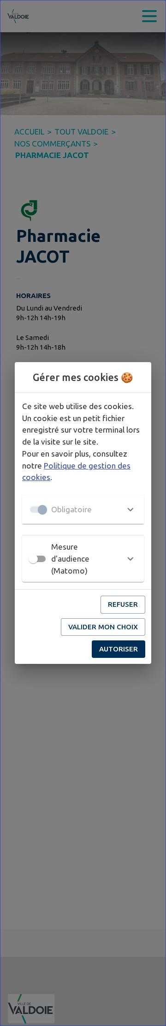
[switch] (33, 559)
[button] (83, 509)
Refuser (123, 604)
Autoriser (118, 649)
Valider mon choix (103, 627)
